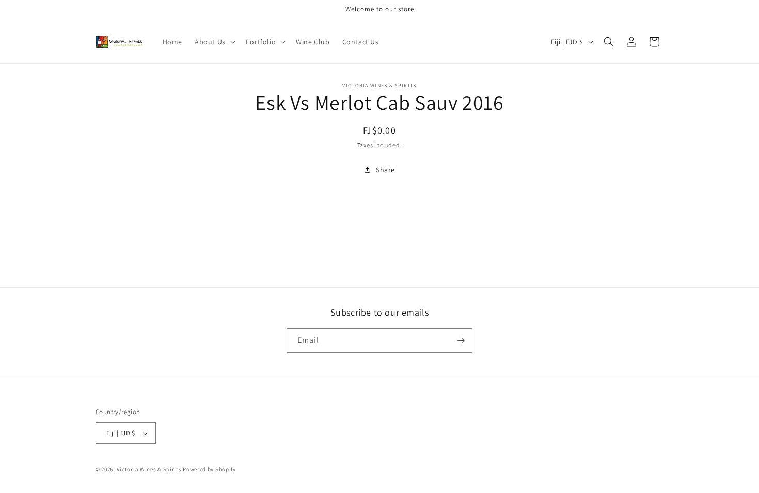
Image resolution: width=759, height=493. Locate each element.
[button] (214, 42)
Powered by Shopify (209, 469)
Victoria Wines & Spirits (149, 469)
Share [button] (385, 169)
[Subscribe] (460, 340)
